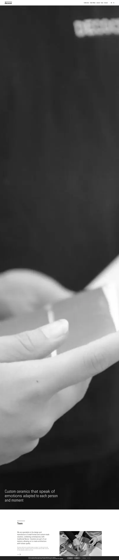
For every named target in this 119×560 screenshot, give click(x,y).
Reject (77, 558)
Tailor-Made (92, 2)
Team (102, 2)
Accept (70, 558)
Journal (98, 2)
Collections (86, 2)
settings (61, 558)
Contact (106, 2)
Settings (84, 558)
